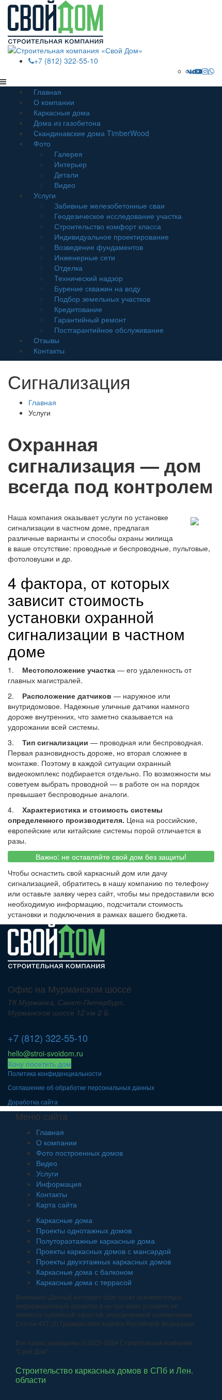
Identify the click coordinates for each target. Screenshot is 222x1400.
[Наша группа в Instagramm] (205, 71)
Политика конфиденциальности (55, 1073)
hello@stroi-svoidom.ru (45, 1053)
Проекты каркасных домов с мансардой (103, 1251)
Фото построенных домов (79, 1152)
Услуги (45, 195)
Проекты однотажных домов (84, 1230)
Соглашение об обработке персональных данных (81, 1087)
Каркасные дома (64, 1220)
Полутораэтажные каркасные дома (95, 1240)
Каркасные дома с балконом (84, 1271)
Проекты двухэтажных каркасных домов (103, 1261)
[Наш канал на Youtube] (198, 71)
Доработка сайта (33, 1101)
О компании (56, 1142)
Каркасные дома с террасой (84, 1282)
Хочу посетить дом (39, 1063)
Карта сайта (56, 1204)
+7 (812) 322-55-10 (66, 60)
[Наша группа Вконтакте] (191, 71)
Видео (64, 185)
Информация (59, 1183)
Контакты (49, 350)
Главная (50, 1132)
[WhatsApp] (211, 71)
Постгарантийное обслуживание (109, 330)
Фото (42, 143)
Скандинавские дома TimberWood (91, 133)
